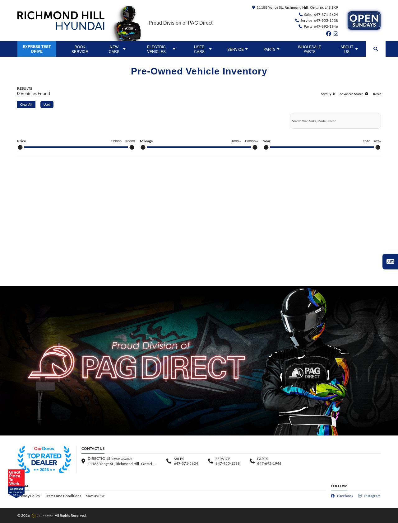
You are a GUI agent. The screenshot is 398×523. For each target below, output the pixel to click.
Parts (269, 49)
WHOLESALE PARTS (309, 49)
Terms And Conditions (63, 495)
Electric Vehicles (156, 49)
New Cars (114, 49)
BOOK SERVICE (80, 49)
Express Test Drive (37, 49)
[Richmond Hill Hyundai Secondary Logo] (364, 20)
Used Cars (199, 49)
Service (235, 49)
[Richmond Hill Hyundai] (60, 20)
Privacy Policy (28, 495)
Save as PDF (95, 495)
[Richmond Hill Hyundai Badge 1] (44, 459)
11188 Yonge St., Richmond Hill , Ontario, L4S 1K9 (297, 7)
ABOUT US (346, 49)
